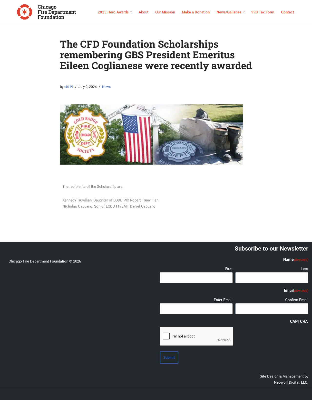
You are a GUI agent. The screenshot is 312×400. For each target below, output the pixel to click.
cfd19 (68, 87)
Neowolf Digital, (287, 382)
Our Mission (165, 12)
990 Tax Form (262, 12)
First (229, 269)
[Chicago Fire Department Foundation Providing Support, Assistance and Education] (46, 12)
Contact (287, 12)
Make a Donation (196, 12)
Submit (169, 357)
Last (304, 269)
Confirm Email (296, 300)
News (106, 87)
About (143, 12)
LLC (303, 382)
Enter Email (223, 300)
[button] (131, 12)
